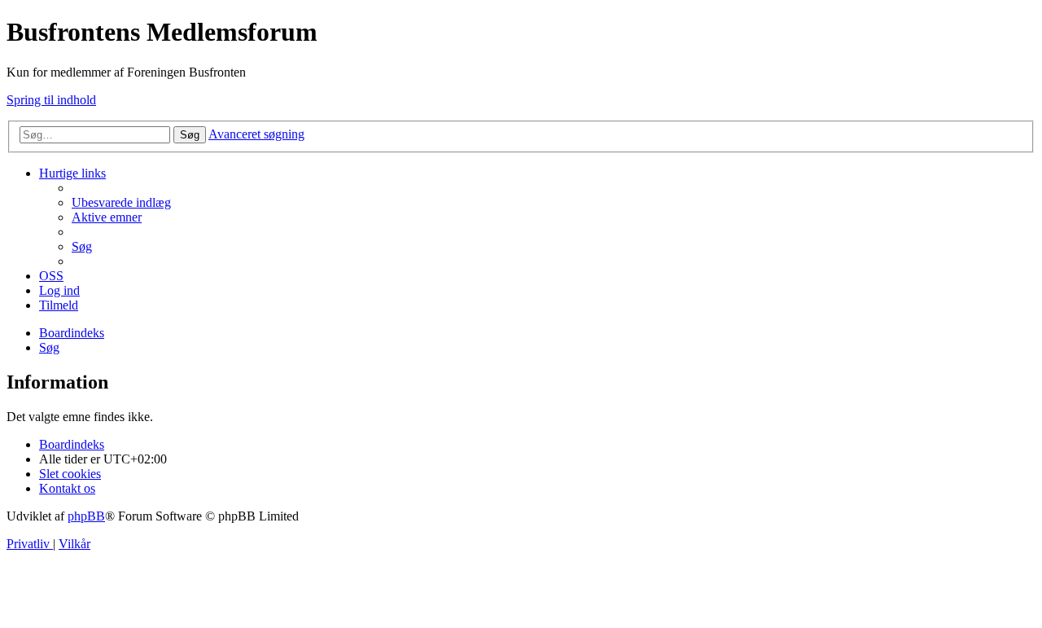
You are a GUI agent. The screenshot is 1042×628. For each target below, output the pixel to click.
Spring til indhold (51, 100)
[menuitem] (121, 202)
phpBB (86, 516)
